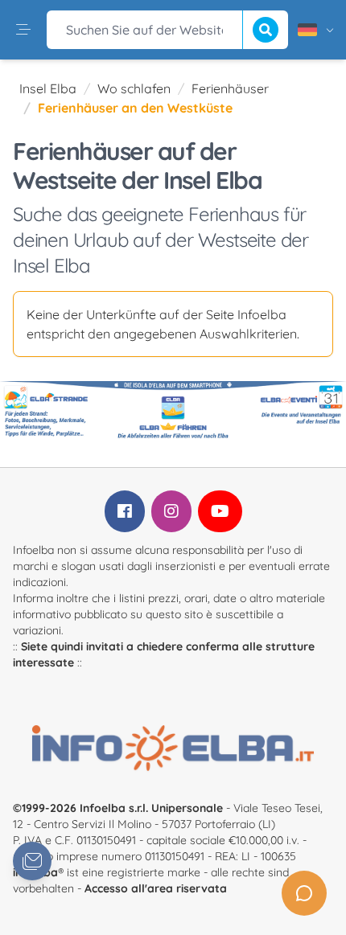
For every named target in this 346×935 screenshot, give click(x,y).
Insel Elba (47, 88)
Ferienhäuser (230, 88)
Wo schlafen (134, 88)
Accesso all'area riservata (155, 888)
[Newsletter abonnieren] (32, 861)
